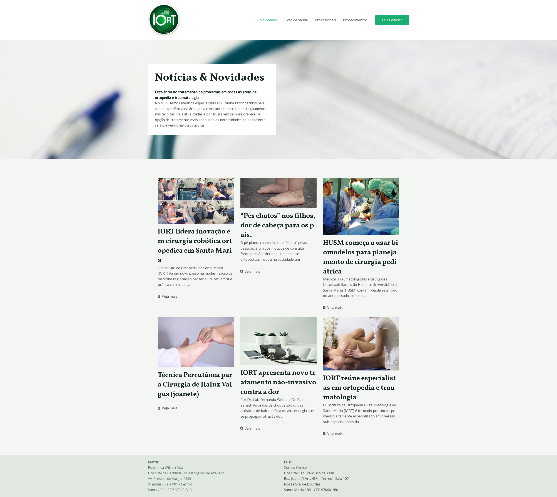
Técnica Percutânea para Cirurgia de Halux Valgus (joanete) (195, 384)
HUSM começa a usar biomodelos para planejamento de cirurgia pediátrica (360, 257)
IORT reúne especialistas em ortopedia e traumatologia (359, 388)
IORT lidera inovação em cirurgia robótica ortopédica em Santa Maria (195, 246)
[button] (392, 20)
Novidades (268, 20)
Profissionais (325, 20)
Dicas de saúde (296, 20)
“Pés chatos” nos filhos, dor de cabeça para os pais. (277, 225)
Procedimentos (355, 20)
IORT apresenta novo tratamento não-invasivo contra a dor (278, 382)
